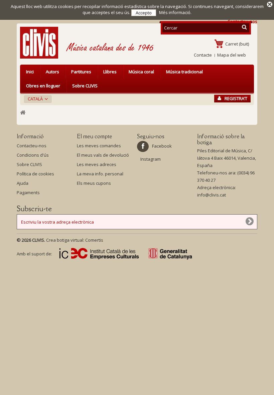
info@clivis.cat (211, 195)
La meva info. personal (100, 174)
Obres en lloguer (43, 86)
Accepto (144, 13)
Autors (52, 72)
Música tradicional (184, 72)
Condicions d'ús (33, 155)
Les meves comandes (99, 146)
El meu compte (94, 136)
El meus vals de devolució (103, 155)
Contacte (203, 55)
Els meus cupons (94, 183)
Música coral (141, 72)
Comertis (94, 240)
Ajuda (22, 183)
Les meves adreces (96, 164)
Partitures (81, 72)
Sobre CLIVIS (85, 86)
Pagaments (28, 192)
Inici (30, 72)
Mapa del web (231, 55)
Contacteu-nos (31, 146)
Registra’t (236, 98)
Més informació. (175, 12)
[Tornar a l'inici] (22, 112)
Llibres (110, 72)
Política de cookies (35, 174)
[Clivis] (41, 43)
